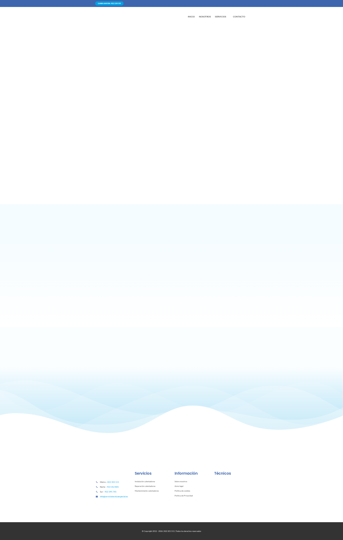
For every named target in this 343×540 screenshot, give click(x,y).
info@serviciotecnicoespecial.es (114, 496)
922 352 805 (113, 487)
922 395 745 (110, 491)
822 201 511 (113, 482)
